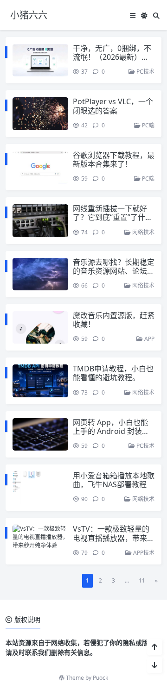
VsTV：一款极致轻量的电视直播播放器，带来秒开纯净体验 (113, 538)
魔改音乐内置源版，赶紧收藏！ (113, 319)
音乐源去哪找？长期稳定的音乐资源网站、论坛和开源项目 (113, 271)
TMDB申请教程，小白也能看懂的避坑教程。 (113, 373)
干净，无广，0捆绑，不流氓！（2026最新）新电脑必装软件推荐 (112, 57)
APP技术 (143, 553)
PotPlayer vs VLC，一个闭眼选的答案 (113, 105)
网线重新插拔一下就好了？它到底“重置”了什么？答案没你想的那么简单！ (113, 221)
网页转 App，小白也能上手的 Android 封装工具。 (111, 431)
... (127, 580)
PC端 (147, 125)
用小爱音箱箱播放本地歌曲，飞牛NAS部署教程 (113, 479)
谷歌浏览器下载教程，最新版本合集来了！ (113, 159)
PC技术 (144, 71)
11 (142, 580)
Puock (100, 678)
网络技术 (142, 232)
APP (148, 339)
